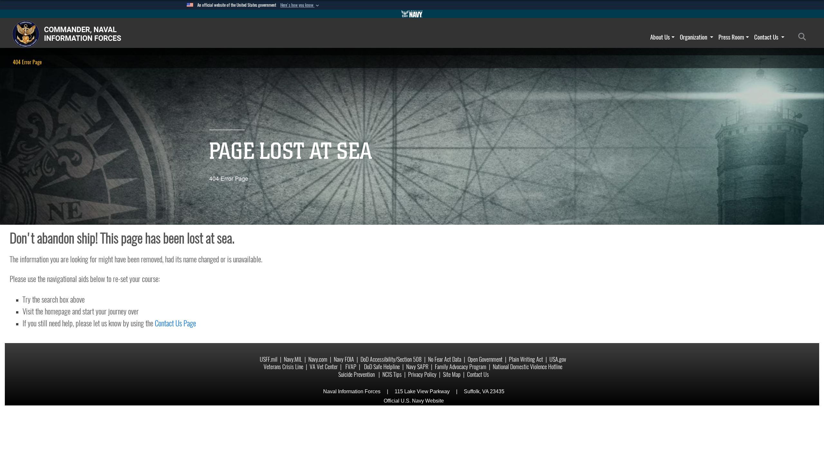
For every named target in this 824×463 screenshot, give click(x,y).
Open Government (485, 359)
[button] (300, 5)
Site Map (452, 374)
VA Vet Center (324, 367)
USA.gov (557, 359)
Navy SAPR (417, 367)
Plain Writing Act (526, 359)
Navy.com (317, 359)
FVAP (350, 367)
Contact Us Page (175, 323)
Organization (694, 37)
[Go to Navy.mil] (412, 14)
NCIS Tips (392, 374)
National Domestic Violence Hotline (527, 367)
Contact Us (767, 37)
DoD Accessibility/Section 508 (391, 359)
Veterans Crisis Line (283, 367)
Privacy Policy (422, 374)
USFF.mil (268, 359)
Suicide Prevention (357, 374)
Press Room (731, 37)
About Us (660, 37)
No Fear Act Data (444, 359)
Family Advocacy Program (460, 367)
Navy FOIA (344, 359)
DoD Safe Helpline (382, 367)
